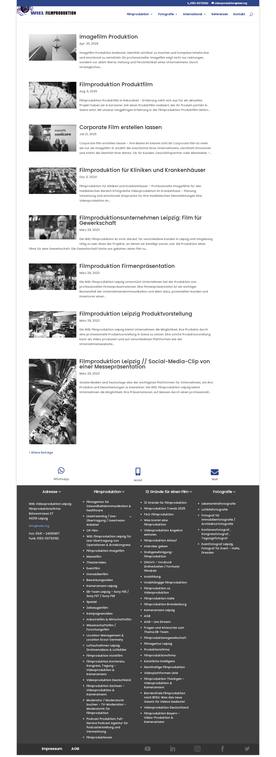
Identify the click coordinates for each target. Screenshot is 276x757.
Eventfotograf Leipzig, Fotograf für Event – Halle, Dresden (220, 548)
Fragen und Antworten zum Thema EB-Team (164, 630)
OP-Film (92, 531)
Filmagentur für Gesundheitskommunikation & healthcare (108, 506)
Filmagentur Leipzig (158, 644)
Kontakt (239, 14)
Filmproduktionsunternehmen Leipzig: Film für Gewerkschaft (140, 220)
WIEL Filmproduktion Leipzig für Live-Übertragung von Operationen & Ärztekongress (108, 540)
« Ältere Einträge (41, 453)
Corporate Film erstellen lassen (120, 127)
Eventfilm (93, 568)
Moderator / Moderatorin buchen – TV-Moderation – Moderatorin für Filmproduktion (106, 706)
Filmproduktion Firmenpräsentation (127, 266)
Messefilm (93, 557)
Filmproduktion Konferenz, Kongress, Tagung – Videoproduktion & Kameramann (105, 667)
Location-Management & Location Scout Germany (105, 637)
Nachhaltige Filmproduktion (164, 667)
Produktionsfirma (157, 650)
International (192, 14)
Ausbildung (152, 577)
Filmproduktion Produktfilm (116, 84)
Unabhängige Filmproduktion (165, 582)
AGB (147, 616)
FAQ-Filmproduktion (159, 514)
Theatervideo (96, 562)
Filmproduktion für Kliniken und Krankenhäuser (142, 170)
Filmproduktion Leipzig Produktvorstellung (135, 313)
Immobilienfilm (97, 574)
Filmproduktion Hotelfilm (104, 656)
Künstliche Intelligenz (159, 661)
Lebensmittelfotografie (218, 504)
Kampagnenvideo (99, 614)
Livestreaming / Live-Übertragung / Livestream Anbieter (105, 520)
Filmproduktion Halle (159, 598)
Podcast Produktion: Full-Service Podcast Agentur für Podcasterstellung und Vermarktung (107, 725)
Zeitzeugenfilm (97, 608)
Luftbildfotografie (214, 509)
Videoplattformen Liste (161, 673)
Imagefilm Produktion (108, 36)
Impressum (52, 748)
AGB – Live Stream (157, 622)
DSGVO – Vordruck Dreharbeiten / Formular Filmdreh (162, 566)
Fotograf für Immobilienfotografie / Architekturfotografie (218, 519)
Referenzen (220, 14)
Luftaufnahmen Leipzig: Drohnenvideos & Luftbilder (106, 647)
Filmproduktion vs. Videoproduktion (157, 590)
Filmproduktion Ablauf (160, 540)
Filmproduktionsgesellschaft (165, 638)
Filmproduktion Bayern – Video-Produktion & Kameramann (162, 717)
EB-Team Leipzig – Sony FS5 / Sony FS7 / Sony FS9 (107, 594)
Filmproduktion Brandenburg (165, 604)
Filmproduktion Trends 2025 (164, 508)
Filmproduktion (138, 14)
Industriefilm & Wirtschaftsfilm (108, 619)
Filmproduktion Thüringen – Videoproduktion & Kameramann (164, 683)
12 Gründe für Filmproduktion (165, 503)
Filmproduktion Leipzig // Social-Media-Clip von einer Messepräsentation (144, 364)
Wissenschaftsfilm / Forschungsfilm (101, 627)
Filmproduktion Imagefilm (105, 551)
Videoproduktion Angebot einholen (163, 532)
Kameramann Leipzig (101, 586)
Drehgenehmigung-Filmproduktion (158, 554)
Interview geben (156, 546)
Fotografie (166, 14)
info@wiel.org (39, 526)
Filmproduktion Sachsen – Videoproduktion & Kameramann (105, 690)
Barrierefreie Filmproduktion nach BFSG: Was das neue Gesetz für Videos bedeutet (164, 697)
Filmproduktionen (99, 737)
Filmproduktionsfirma (160, 655)
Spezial (91, 602)
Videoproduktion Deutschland (108, 680)
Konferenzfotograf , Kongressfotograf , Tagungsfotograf (216, 534)
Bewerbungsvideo (99, 580)
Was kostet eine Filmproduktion (156, 522)
